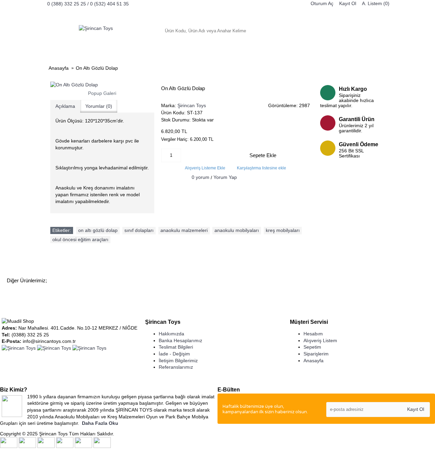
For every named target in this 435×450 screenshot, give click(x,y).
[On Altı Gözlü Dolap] (102, 85)
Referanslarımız (176, 367)
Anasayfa (313, 360)
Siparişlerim (316, 353)
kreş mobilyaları (283, 230)
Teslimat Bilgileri (176, 347)
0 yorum (200, 177)
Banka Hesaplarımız (180, 340)
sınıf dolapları (139, 230)
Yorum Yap (225, 177)
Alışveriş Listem (320, 340)
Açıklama (65, 106)
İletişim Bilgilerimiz (178, 360)
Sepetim (312, 347)
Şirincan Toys (191, 105)
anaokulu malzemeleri (184, 230)
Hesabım (313, 333)
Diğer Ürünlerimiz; (27, 280)
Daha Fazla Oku (100, 423)
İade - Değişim (174, 353)
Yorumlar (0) (98, 106)
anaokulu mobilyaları (236, 230)
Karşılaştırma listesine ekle (261, 168)
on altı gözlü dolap (98, 230)
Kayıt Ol (415, 409)
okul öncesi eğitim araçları (80, 239)
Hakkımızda (171, 333)
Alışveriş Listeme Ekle (205, 168)
